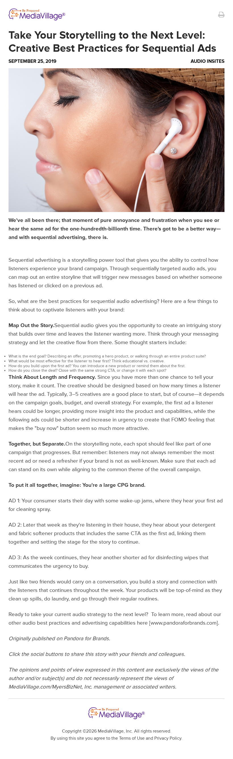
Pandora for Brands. (87, 638)
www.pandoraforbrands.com (184, 623)
